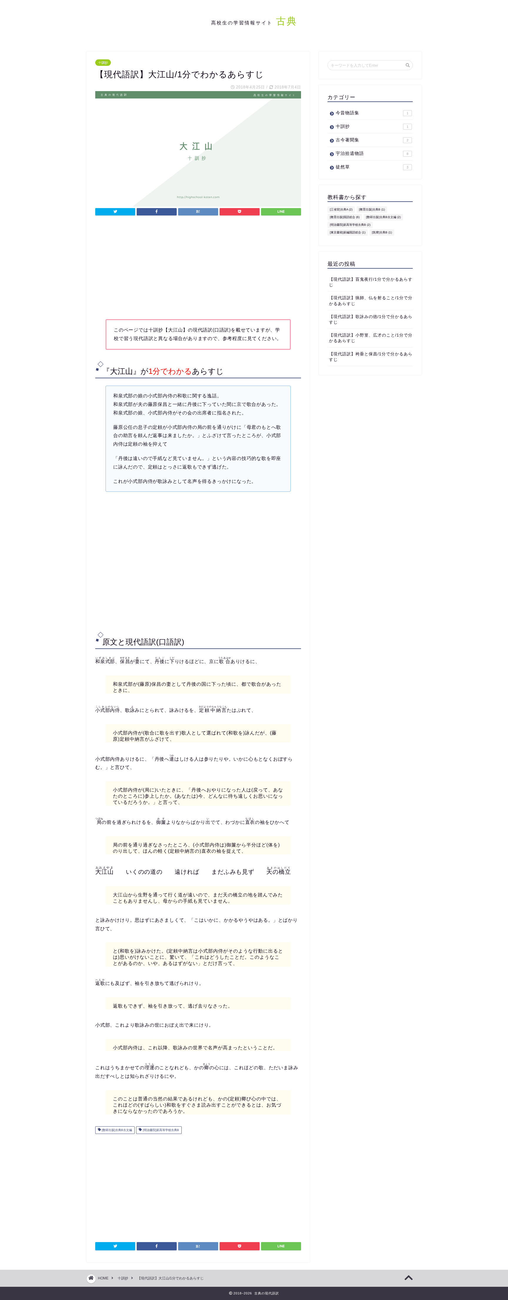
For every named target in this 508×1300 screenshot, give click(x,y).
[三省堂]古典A (341, 209)
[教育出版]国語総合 (345, 217)
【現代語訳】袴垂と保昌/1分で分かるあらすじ (370, 357)
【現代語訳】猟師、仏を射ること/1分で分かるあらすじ (370, 301)
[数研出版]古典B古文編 (116, 1130)
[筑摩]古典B (382, 232)
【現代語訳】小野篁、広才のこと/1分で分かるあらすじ (370, 338)
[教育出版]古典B (372, 209)
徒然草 (372, 166)
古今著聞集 (372, 139)
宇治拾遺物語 (372, 153)
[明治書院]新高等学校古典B (160, 1130)
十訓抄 (103, 62)
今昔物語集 (372, 112)
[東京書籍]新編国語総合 (347, 232)
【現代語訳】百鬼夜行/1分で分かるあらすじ (370, 282)
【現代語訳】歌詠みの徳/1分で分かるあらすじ (370, 319)
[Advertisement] (198, 269)
